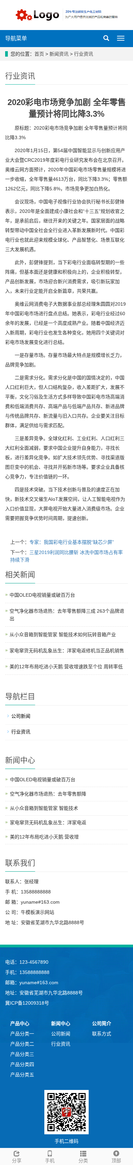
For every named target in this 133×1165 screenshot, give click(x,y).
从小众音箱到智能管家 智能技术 (44, 808)
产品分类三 (22, 1054)
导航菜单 (16, 38)
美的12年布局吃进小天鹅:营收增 (44, 837)
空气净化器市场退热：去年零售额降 (48, 794)
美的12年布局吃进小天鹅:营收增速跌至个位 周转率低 (66, 666)
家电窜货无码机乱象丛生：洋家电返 (48, 822)
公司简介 (101, 1023)
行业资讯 (83, 54)
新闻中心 (60, 1023)
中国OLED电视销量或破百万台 (42, 595)
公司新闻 (20, 716)
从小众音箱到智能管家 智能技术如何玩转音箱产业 (63, 634)
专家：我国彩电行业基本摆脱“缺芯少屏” (71, 542)
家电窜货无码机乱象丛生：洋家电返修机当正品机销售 (67, 650)
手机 (50, 1160)
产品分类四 (22, 1064)
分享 (16, 1160)
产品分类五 (22, 1074)
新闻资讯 (59, 54)
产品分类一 (22, 1033)
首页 (39, 54)
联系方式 (101, 1033)
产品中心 (19, 1023)
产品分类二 (22, 1044)
